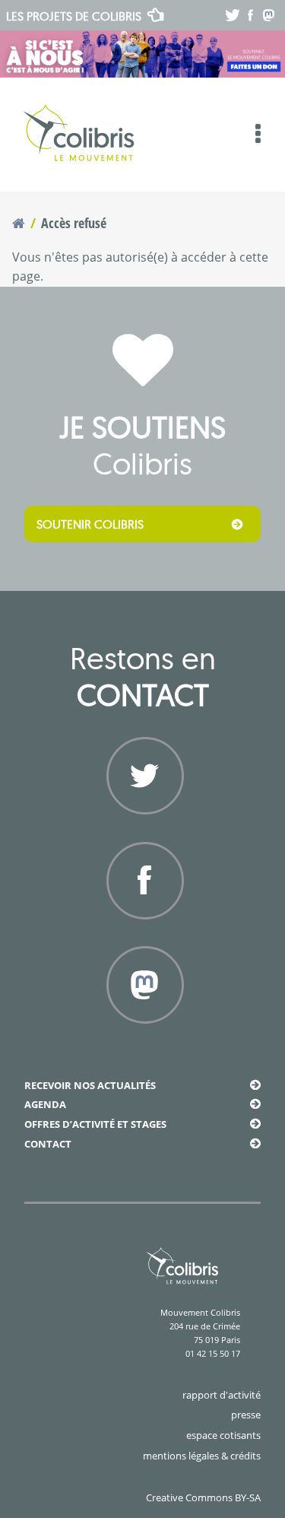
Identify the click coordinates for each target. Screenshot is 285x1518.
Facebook (143, 936)
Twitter (142, 831)
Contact (47, 1144)
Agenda (45, 1104)
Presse (246, 1414)
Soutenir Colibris (90, 524)
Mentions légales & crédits (202, 1455)
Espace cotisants (223, 1435)
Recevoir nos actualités (90, 1085)
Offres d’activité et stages (95, 1124)
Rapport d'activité (221, 1395)
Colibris (73, 16)
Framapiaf (143, 1040)
